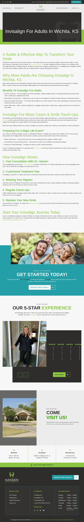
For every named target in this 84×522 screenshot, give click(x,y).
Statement (71, 519)
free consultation (25, 279)
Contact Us (75, 8)
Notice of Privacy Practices (53, 519)
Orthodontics (19, 8)
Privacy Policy (41, 519)
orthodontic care (50, 424)
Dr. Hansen (37, 148)
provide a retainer (34, 203)
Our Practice (7, 8)
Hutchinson (70, 453)
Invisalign (5, 120)
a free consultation (27, 164)
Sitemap (34, 519)
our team (47, 279)
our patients (33, 315)
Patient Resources (62, 8)
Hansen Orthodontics (36, 64)
